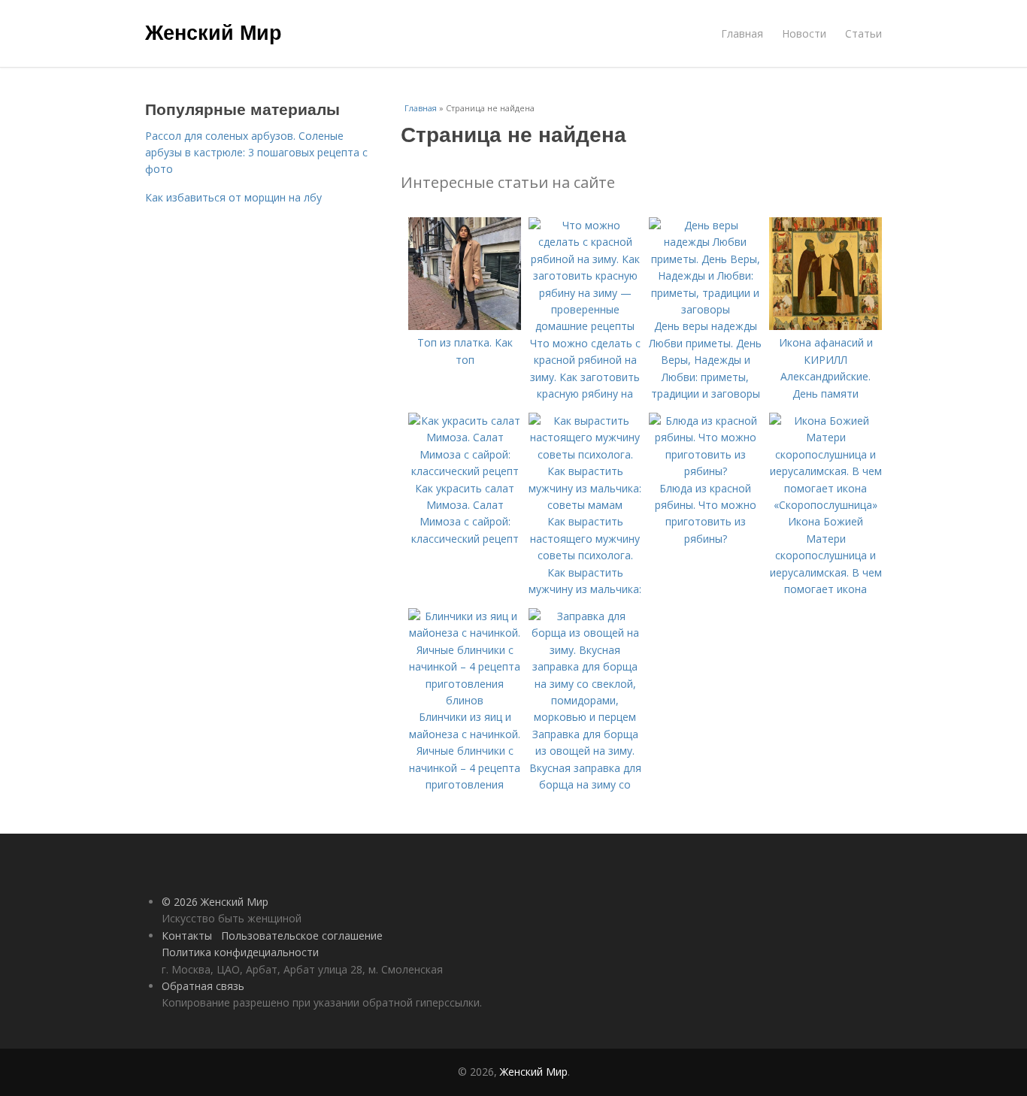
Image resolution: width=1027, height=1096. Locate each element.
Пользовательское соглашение (302, 935)
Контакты (187, 935)
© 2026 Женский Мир (215, 902)
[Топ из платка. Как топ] (464, 326)
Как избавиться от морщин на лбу (233, 197)
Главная (742, 33)
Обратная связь (203, 986)
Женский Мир (213, 31)
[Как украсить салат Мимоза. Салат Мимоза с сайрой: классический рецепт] (464, 471)
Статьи (863, 33)
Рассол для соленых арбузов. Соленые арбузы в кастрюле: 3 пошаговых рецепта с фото (256, 153)
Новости (804, 33)
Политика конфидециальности (240, 952)
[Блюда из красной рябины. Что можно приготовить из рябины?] (705, 471)
